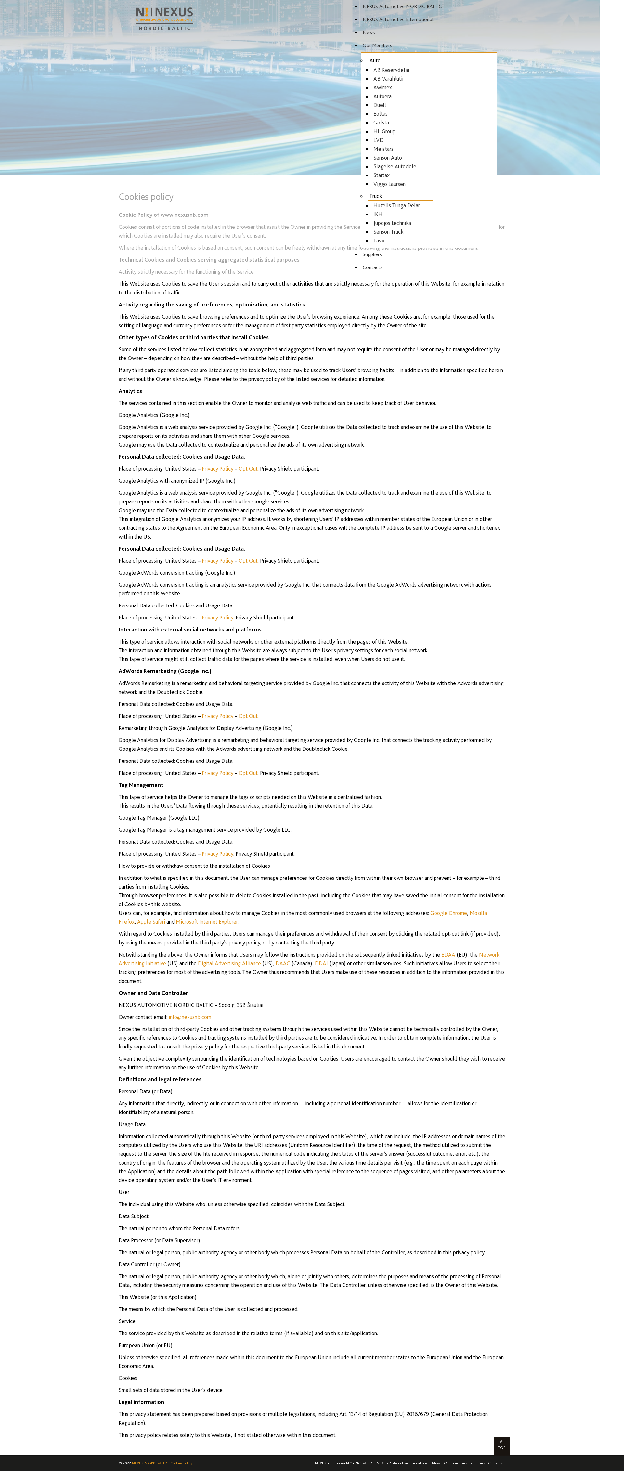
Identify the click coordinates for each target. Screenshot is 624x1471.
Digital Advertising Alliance (229, 963)
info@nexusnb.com (190, 1016)
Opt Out (248, 468)
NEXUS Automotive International (403, 1463)
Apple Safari (151, 921)
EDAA (448, 954)
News (436, 1463)
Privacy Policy (217, 468)
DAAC (283, 963)
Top (502, 1447)
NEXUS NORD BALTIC (150, 1463)
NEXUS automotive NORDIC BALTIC (344, 1463)
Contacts (495, 1463)
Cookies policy (181, 1463)
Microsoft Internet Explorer (207, 921)
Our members (455, 1463)
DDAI (321, 963)
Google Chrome (448, 912)
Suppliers (477, 1463)
